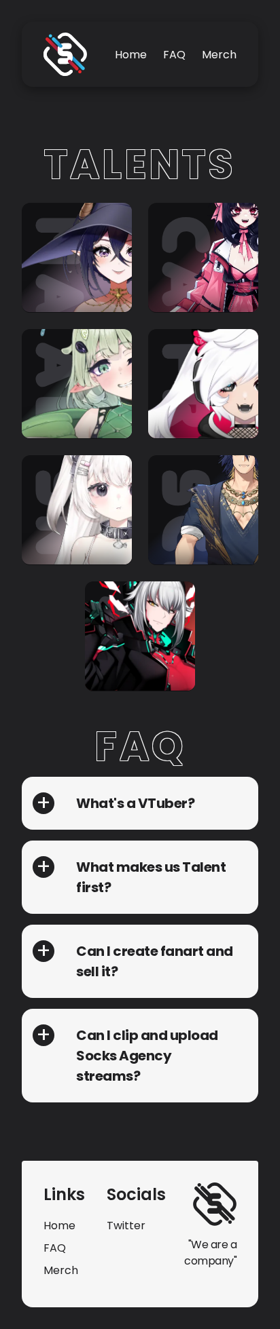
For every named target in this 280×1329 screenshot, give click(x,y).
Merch (219, 54)
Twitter (126, 1225)
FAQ (174, 54)
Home (131, 54)
